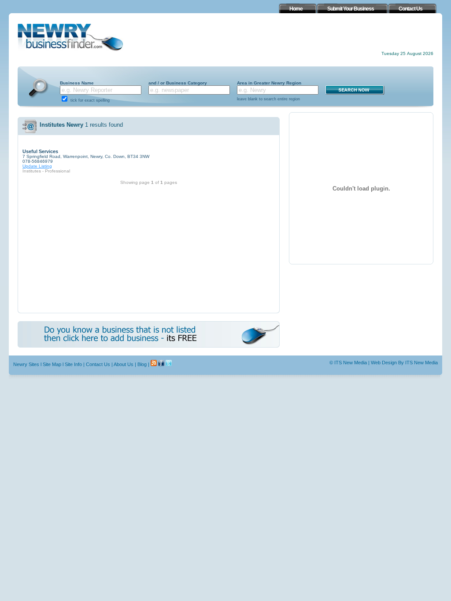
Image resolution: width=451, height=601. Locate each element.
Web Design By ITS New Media (404, 362)
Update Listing (37, 166)
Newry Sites (26, 364)
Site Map (52, 364)
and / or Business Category (177, 83)
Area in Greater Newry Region (269, 83)
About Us (123, 364)
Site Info (73, 364)
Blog (142, 364)
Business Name (77, 83)
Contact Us (98, 364)
